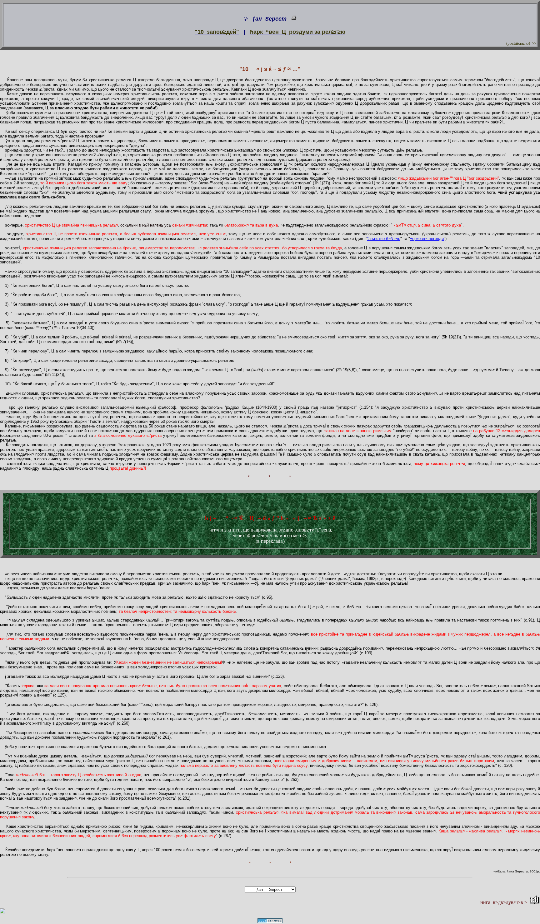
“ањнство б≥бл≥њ (383, 238)
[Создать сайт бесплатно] (270, 921)
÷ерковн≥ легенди (427, 238)
